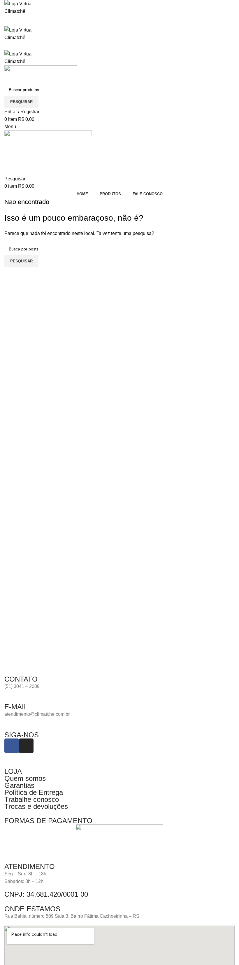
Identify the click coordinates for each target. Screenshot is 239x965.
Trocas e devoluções (36, 806)
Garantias (19, 785)
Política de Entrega (33, 792)
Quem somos (25, 778)
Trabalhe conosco (31, 799)
